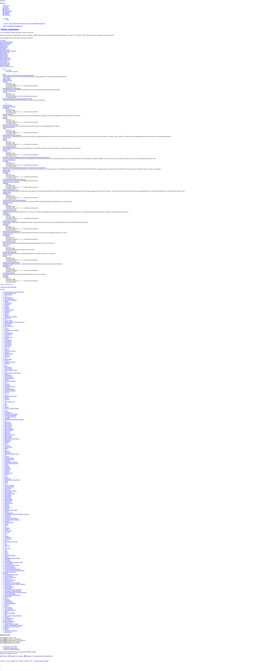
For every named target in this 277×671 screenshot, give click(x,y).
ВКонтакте (4, 656)
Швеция (5, 118)
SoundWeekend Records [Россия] (11, 88)
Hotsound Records (5, 44)
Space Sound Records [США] (10, 124)
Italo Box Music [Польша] (9, 147)
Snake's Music (3, 53)
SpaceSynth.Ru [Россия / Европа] (12, 135)
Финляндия (6, 193)
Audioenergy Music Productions (8, 51)
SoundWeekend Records (9, 91)
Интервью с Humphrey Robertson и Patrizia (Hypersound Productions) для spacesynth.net (26, 157)
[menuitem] (7, 19)
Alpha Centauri (4, 56)
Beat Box (5, 117)
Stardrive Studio (7, 192)
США (4, 128)
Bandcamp (28, 656)
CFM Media (3, 48)
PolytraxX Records (5, 64)
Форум (6, 7)
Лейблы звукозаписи (10, 29)
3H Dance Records (8, 202)
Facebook (13, 656)
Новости (6, 8)
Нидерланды (6, 214)
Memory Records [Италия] (9, 252)
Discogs (40, 656)
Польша (5, 81)
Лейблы (6, 13)
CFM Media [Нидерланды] (10, 210)
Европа (5, 139)
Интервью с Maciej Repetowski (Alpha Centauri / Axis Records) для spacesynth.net (24, 167)
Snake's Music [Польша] (9, 241)
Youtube (20, 656)
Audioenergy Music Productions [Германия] (14, 179)
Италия (5, 256)
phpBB (12, 661)
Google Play (48, 656)
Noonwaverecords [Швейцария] (11, 262)
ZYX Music (3, 40)
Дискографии (8, 11)
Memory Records (4, 57)
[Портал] (2, 0)
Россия (5, 92)
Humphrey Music (7, 105)
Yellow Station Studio (5, 58)
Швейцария (6, 107)
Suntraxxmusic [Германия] (10, 221)
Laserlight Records (5, 62)
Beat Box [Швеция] (8, 114)
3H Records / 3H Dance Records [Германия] (14, 200)
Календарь (7, 15)
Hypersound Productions (6, 41)
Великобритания (7, 80)
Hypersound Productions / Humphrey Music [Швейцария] (17, 98)
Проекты (6, 9)
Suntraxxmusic (4, 45)
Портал (7, 5)
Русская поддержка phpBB (41, 661)
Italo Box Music (4, 54)
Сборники (7, 12)
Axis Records (3, 61)
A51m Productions (4, 60)
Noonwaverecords (4, 49)
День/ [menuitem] (10, 26)
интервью (5, 161)
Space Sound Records (6, 43)
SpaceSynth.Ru (4, 47)
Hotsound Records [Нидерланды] (11, 231)
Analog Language (4, 65)
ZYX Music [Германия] (9, 273)
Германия (5, 183)
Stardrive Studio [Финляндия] (10, 189)
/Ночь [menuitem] (20, 26)
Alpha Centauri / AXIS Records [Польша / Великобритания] (18, 75)
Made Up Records (4, 52)
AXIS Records (6, 78)
